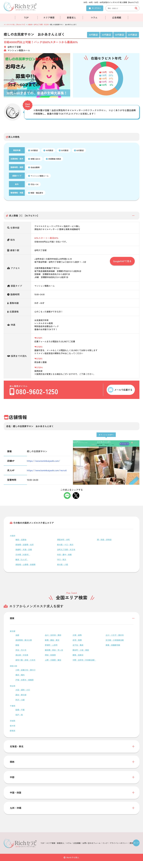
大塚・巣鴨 (77, 635)
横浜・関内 (20, 674)
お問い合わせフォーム (91, 843)
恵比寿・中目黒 (21, 655)
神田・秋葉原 (50, 655)
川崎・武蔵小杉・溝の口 (25, 669)
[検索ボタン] (136, 8)
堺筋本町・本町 (63, 539)
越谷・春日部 (20, 694)
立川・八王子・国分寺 (115, 635)
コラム (94, 17)
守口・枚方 (61, 559)
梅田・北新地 (20, 539)
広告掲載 (116, 17)
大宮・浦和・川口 (22, 689)
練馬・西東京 (78, 655)
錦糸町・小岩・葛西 (81, 650)
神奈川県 (13, 666)
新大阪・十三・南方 (65, 544)
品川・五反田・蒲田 (53, 635)
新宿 (17, 645)
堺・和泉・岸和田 (104, 539)
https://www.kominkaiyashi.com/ (43, 460)
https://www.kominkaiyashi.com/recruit (47, 470)
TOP (26, 17)
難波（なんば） (21, 559)
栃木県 (12, 725)
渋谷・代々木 (20, 650)
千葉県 (12, 705)
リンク (105, 843)
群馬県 (12, 730)
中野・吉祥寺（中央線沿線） (84, 660)
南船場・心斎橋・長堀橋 (25, 564)
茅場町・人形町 (51, 645)
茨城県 (12, 720)
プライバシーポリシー (119, 843)
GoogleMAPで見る (122, 261)
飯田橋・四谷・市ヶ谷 (54, 650)
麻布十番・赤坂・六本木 (25, 660)
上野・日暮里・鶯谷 (53, 660)
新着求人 (71, 17)
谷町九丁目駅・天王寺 (66, 549)
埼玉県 (12, 686)
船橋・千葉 (20, 709)
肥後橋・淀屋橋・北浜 (24, 544)
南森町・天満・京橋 (23, 549)
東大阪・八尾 (62, 564)
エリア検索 (49, 17)
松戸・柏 (19, 714)
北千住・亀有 (78, 645)
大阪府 (12, 535)
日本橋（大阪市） (22, 554)
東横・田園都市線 (113, 645)
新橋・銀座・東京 (52, 640)
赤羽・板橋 (77, 640)
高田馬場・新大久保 (23, 640)
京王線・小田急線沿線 (115, 640)
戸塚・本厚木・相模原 (24, 679)
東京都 (12, 631)
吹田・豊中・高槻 (64, 554)
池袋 (17, 635)
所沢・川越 (20, 699)
